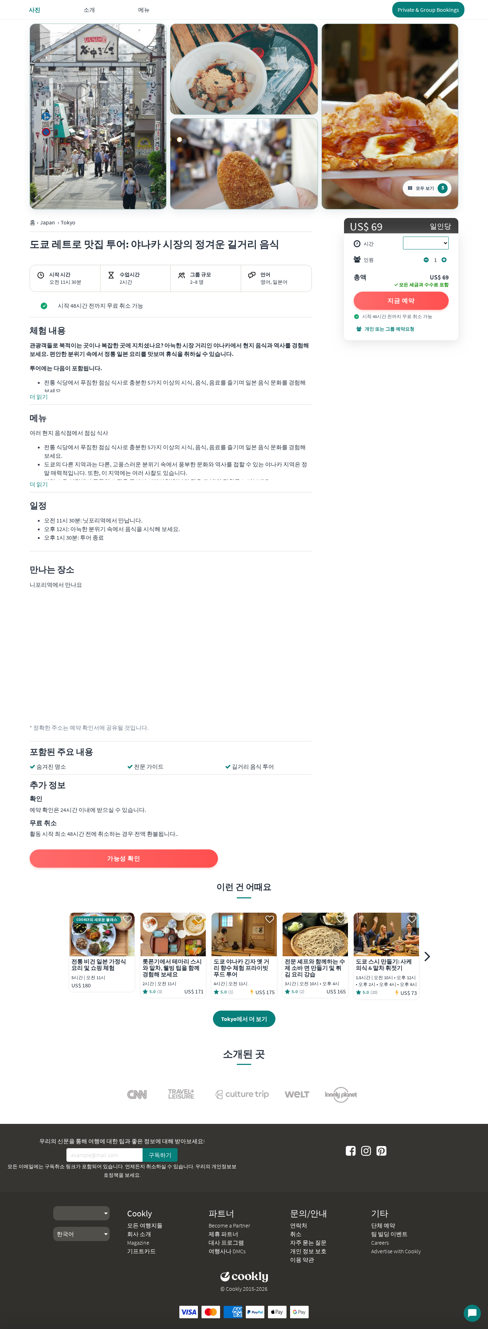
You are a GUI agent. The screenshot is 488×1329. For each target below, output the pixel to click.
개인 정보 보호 (308, 1251)
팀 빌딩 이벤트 (389, 1234)
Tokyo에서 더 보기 (244, 1018)
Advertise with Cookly (396, 1251)
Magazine (138, 1242)
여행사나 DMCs (227, 1251)
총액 (360, 277)
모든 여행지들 (145, 1225)
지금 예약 (401, 300)
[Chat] (472, 1313)
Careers (380, 1242)
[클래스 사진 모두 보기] (98, 116)
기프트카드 (141, 1251)
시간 (369, 243)
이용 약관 (302, 1259)
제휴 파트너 (223, 1234)
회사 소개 (139, 1234)
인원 (369, 259)
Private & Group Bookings (428, 9)
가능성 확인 (123, 858)
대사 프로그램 (226, 1242)
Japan (47, 222)
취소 (296, 1234)
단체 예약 (383, 1225)
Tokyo (68, 222)
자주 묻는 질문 (308, 1242)
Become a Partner (229, 1225)
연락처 (298, 1225)
